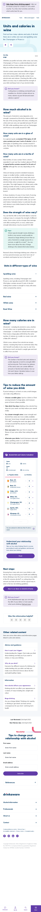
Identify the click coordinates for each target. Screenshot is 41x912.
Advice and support (29, 18)
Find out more (26, 604)
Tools (38, 18)
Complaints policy (29, 831)
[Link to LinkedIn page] (13, 837)
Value (29, 481)
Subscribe (20, 773)
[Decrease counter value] (26, 481)
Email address (8, 763)
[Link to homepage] (6, 17)
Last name (6, 753)
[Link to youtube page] (17, 837)
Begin (20, 556)
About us (6, 816)
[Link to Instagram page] (9, 837)
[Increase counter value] (33, 481)
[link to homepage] (20, 796)
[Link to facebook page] (4, 837)
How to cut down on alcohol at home (20, 589)
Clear (20, 521)
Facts (21, 18)
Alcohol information (10, 802)
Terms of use (21, 829)
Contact (6, 823)
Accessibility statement (9, 831)
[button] (36, 909)
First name (6, 743)
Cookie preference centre (10, 829)
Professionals (8, 809)
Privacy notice (20, 831)
